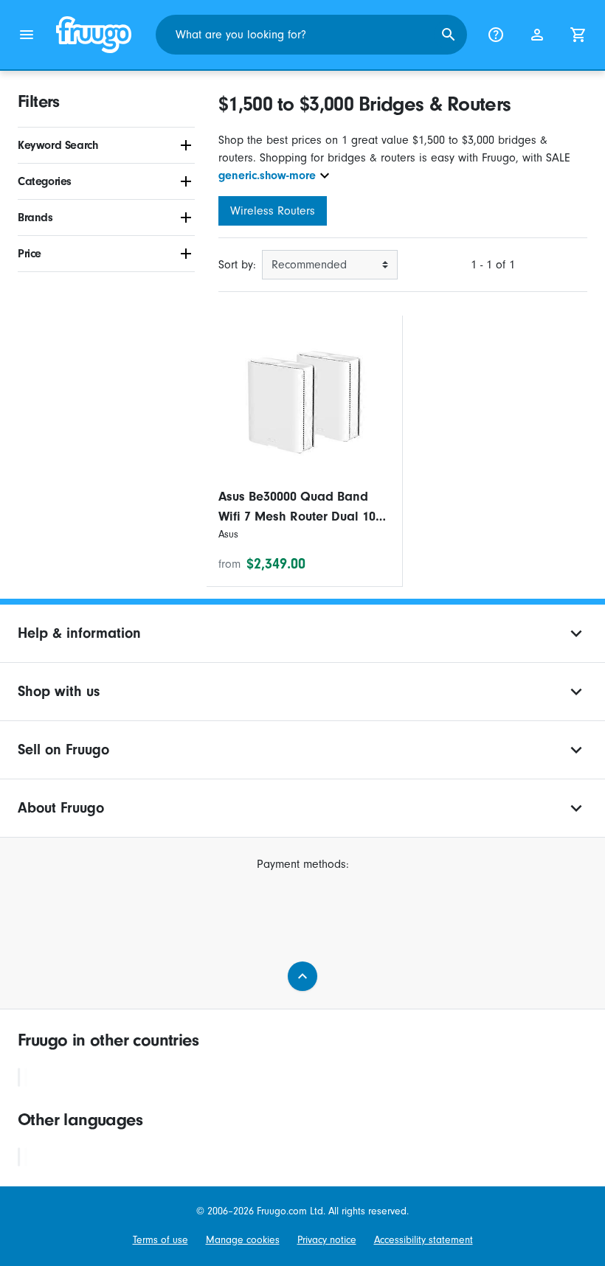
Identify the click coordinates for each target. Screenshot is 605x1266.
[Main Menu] (26, 34)
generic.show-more (267, 175)
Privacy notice (326, 1240)
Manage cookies (243, 1240)
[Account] (537, 34)
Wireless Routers (272, 211)
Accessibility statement (423, 1240)
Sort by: (237, 264)
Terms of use (160, 1240)
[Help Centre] (496, 34)
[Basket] (578, 34)
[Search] (448, 34)
